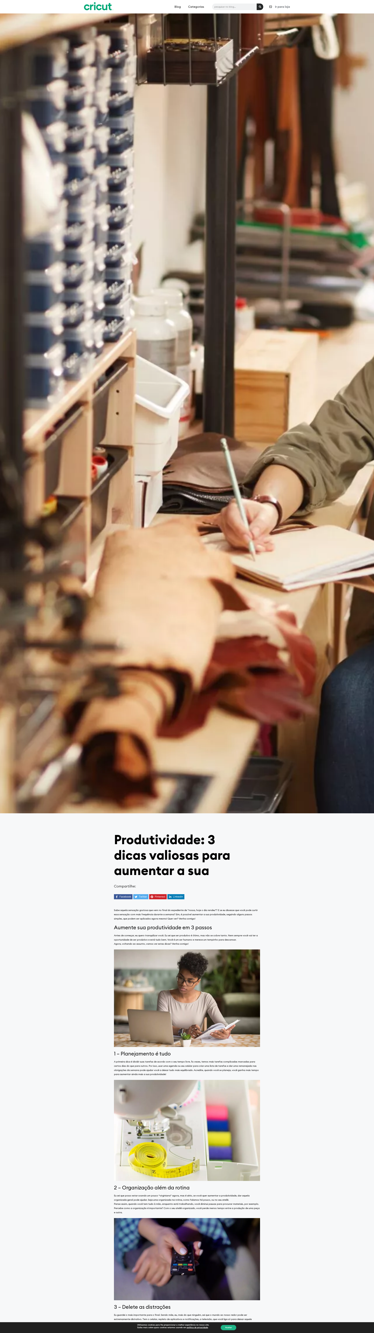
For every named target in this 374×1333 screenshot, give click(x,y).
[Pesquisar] (260, 7)
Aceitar (228, 1327)
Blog (177, 6)
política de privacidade (197, 1327)
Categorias (196, 6)
